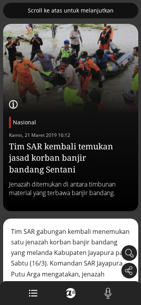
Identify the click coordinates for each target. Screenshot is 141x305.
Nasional (24, 122)
